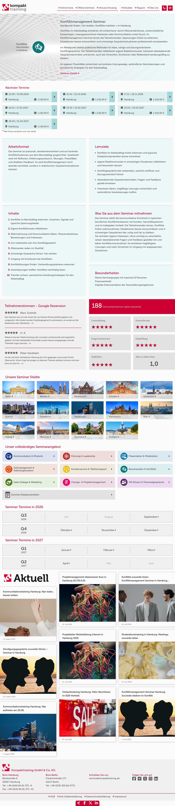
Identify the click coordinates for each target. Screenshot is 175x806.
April (65, 563)
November (108, 530)
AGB (52, 796)
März (151, 550)
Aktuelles (127, 7)
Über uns (153, 7)
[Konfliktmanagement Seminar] (164, 8)
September (150, 516)
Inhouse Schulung (107, 7)
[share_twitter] (90, 803)
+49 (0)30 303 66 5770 (62, 785)
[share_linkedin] (96, 803)
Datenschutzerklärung (98, 796)
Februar (108, 550)
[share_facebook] (85, 803)
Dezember (150, 530)
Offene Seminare (85, 7)
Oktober (65, 530)
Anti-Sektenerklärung (70, 796)
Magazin (140, 7)
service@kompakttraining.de (104, 778)
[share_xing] (79, 803)
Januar (65, 550)
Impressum (120, 796)
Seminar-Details (69, 73)
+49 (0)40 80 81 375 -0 (19, 785)
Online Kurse (66, 7)
